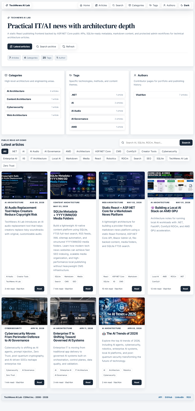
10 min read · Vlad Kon (112, 289)
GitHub (168, 397)
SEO (149, 158)
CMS (118, 151)
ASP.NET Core (103, 151)
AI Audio (34, 151)
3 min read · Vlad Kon (14, 289)
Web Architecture (112, 202)
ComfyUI (131, 151)
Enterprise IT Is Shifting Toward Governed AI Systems (68, 337)
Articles (103, 5)
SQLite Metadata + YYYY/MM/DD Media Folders (65, 215)
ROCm (124, 158)
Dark (186, 5)
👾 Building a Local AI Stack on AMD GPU (166, 209)
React (98, 158)
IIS (24, 158)
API (160, 397)
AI (23, 151)
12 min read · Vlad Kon (161, 289)
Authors (171, 5)
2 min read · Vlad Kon (111, 382)
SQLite (160, 158)
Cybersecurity (169, 151)
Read (39, 289)
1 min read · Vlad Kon (14, 382)
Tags (155, 5)
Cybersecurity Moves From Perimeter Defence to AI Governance (22, 337)
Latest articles (22, 46)
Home (86, 5)
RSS (189, 397)
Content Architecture (66, 202)
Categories (138, 5)
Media (86, 158)
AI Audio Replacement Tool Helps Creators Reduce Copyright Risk (21, 211)
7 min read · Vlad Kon (63, 289)
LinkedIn (179, 397)
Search (119, 5)
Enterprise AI (10, 158)
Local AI (56, 158)
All (4, 151)
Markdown (72, 158)
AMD (68, 151)
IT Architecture (39, 158)
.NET (14, 151)
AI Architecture (14, 202)
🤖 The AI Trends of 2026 (120, 333)
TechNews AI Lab (19, 5)
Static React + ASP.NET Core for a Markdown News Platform (118, 211)
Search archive (48, 46)
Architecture (83, 151)
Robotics (111, 158)
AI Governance (52, 151)
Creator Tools (149, 151)
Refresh (70, 46)
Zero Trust (8, 165)
